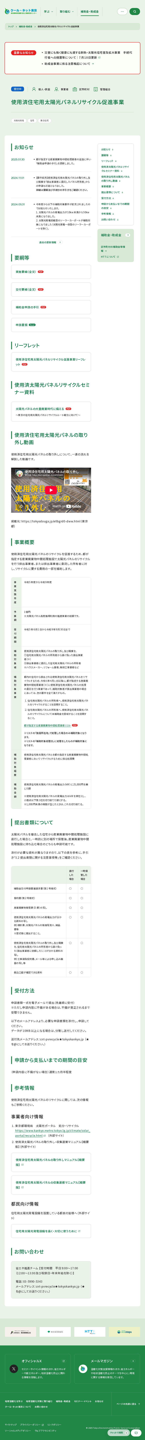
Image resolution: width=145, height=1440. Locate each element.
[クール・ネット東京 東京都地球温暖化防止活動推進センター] (21, 11)
